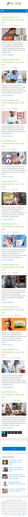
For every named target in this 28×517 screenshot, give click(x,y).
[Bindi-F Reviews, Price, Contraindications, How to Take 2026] (14, 241)
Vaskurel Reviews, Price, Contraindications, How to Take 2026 (13, 352)
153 (20, 432)
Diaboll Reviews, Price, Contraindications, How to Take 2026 (13, 394)
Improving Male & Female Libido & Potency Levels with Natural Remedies (17, 476)
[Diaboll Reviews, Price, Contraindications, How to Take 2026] (14, 409)
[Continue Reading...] (8, 55)
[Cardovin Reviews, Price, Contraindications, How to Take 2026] (14, 281)
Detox (17, 25)
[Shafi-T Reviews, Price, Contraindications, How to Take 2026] (14, 198)
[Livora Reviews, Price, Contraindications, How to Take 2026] (14, 158)
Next (4, 435)
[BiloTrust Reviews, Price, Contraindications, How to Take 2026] (14, 324)
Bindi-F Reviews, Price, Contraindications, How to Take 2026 (13, 226)
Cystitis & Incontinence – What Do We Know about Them (16, 469)
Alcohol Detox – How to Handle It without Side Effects (15, 462)
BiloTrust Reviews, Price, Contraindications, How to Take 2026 (13, 309)
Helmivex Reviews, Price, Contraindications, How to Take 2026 (13, 19)
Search (14, 448)
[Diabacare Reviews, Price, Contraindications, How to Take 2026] (14, 76)
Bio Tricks (9, 500)
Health (16, 68)
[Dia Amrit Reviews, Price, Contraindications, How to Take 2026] (14, 117)
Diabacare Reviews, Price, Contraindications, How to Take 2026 (13, 62)
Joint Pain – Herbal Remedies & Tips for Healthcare (17, 490)
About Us (14, 515)
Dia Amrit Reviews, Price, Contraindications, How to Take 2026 (13, 103)
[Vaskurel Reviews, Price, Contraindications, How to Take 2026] (14, 366)
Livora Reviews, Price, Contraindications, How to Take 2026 (13, 143)
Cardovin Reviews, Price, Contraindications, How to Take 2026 (13, 267)
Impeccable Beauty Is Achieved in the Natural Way (17, 483)
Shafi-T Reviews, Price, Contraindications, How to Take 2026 (13, 184)
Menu (2, 11)
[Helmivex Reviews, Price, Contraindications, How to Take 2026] (14, 34)
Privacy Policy (21, 515)
